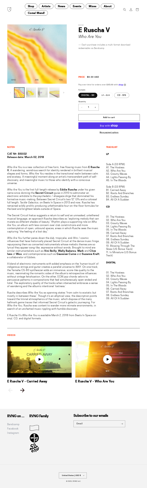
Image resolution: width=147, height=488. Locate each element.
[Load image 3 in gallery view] (43, 92)
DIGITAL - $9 (87, 95)
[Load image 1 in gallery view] (19, 92)
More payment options (109, 132)
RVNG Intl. (77, 481)
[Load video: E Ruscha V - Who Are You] (107, 359)
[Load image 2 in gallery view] (31, 92)
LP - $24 (107, 96)
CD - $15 (121, 95)
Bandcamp (99, 48)
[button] (124, 9)
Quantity (82, 102)
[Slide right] (64, 92)
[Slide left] (10, 92)
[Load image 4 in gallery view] (54, 92)
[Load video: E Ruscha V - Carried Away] (39, 359)
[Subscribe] (122, 423)
